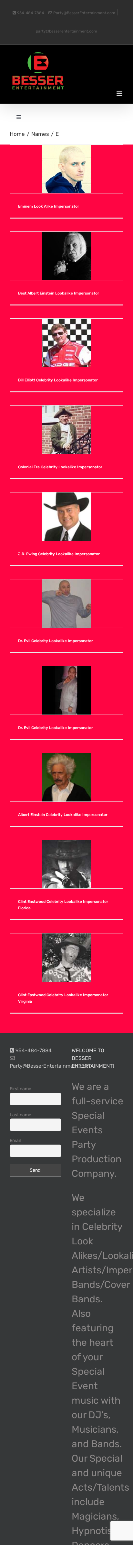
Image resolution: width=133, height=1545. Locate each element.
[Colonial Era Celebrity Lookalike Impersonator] (66, 430)
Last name (20, 1115)
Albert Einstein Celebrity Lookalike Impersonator (62, 814)
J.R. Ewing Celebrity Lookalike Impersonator (59, 554)
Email (15, 1140)
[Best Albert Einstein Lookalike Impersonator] (66, 256)
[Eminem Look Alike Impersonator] (66, 169)
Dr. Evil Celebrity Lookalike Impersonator (55, 641)
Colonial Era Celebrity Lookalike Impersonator (60, 467)
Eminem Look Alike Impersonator (48, 206)
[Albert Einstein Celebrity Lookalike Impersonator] (66, 777)
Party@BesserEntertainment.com (83, 13)
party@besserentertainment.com (66, 31)
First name (20, 1088)
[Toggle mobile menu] (120, 93)
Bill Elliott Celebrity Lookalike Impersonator (58, 380)
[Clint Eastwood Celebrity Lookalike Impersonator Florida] (66, 864)
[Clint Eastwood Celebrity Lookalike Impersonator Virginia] (66, 957)
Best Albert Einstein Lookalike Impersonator (58, 293)
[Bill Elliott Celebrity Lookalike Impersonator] (66, 343)
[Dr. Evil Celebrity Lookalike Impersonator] (66, 603)
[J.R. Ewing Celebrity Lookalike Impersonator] (66, 516)
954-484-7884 (30, 13)
